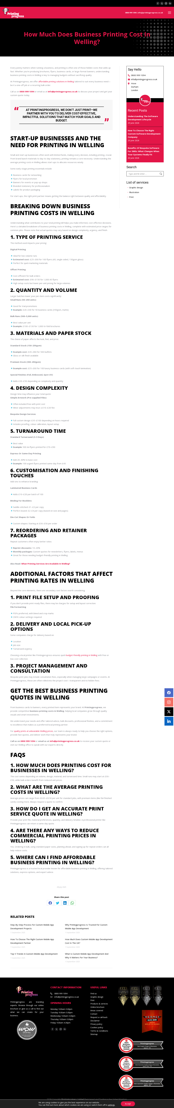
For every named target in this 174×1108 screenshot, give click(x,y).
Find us (93, 993)
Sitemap (94, 1034)
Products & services (99, 1003)
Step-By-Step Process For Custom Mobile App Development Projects (32, 926)
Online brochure (97, 1007)
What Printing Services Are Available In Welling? (45, 563)
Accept (128, 1103)
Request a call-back (98, 1017)
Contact (93, 1014)
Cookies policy (96, 1027)
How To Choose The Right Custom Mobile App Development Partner (32, 941)
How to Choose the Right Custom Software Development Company (144, 133)
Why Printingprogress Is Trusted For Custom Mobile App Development (86, 926)
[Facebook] (168, 692)
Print (131, 197)
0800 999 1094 (130, 13)
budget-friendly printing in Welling (81, 655)
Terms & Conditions (99, 1031)
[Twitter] (168, 711)
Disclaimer (95, 1020)
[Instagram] (168, 702)
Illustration (134, 192)
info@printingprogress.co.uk (150, 13)
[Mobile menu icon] (169, 12)
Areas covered (96, 1010)
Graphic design (136, 187)
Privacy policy (96, 1024)
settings (111, 1105)
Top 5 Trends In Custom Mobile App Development (34, 953)
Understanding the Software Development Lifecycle (143, 118)
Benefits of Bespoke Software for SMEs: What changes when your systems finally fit (143, 151)
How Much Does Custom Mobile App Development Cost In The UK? (89, 941)
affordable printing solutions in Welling (56, 81)
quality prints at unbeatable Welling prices (33, 731)
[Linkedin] (168, 721)
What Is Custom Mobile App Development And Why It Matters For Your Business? (86, 955)
